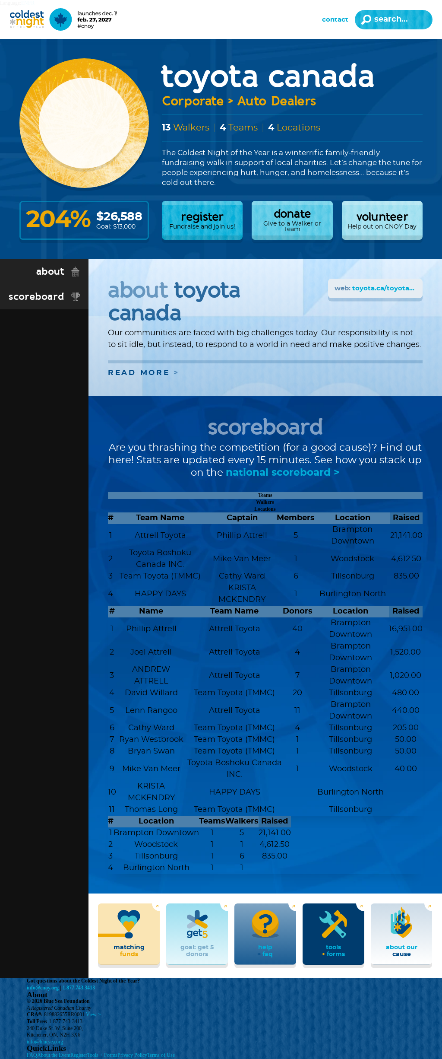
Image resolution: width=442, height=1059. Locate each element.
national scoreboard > (283, 473)
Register (78, 1055)
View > (93, 1014)
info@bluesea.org (45, 1042)
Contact (335, 19)
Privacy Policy (132, 1055)
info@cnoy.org (43, 988)
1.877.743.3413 (79, 988)
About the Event (53, 1055)
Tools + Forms (102, 1055)
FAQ (32, 1055)
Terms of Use (161, 1055)
